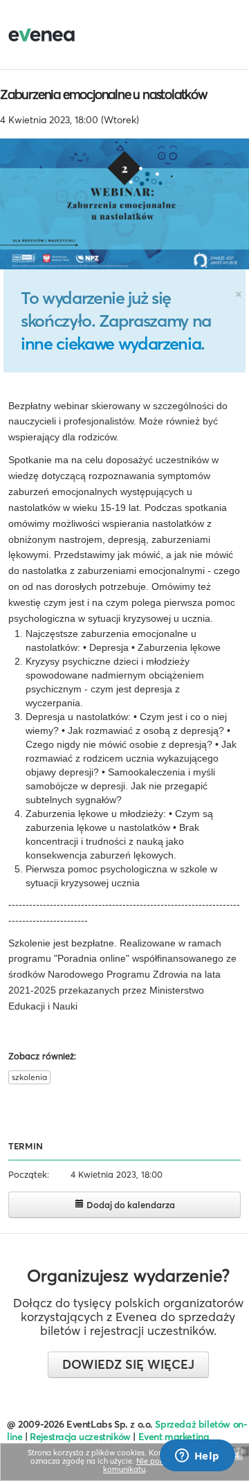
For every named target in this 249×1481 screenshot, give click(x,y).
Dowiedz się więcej (128, 1364)
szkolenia (29, 1077)
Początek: (28, 1174)
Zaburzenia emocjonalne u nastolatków (104, 94)
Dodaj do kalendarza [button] (129, 1204)
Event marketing (174, 1436)
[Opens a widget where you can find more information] (197, 1456)
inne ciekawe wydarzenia (111, 343)
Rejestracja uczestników (80, 1436)
